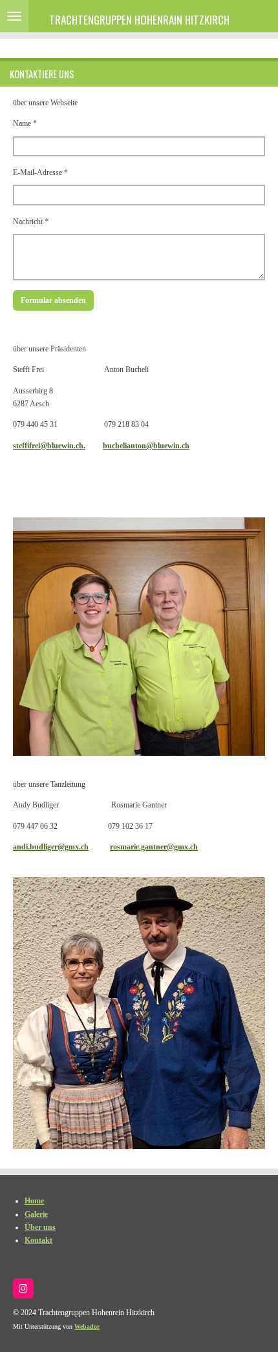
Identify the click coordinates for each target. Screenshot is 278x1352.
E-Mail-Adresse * (40, 172)
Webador (87, 1326)
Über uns (40, 1227)
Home (34, 1200)
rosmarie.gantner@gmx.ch (154, 846)
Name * (25, 123)
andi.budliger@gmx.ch (51, 846)
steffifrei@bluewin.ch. (49, 445)
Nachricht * (30, 221)
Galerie (36, 1214)
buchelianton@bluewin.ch (146, 445)
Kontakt (38, 1240)
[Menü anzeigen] (14, 16)
